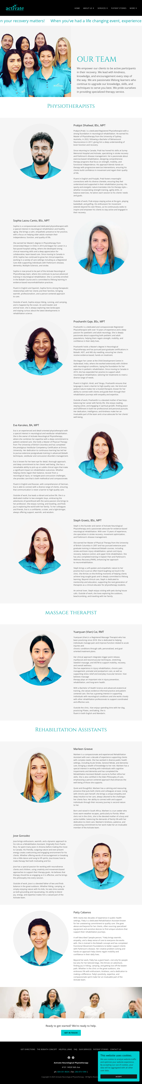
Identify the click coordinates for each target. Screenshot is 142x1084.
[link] (14, 7)
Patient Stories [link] (118, 8)
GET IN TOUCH (71, 1033)
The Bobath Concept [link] (47, 1049)
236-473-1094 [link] (80, 1071)
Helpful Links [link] (65, 1049)
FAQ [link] (75, 1049)
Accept (119, 1077)
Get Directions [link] (28, 1049)
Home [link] (77, 8)
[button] (88, 8)
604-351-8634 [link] (63, 1071)
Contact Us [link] (115, 1049)
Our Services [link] (85, 1049)
